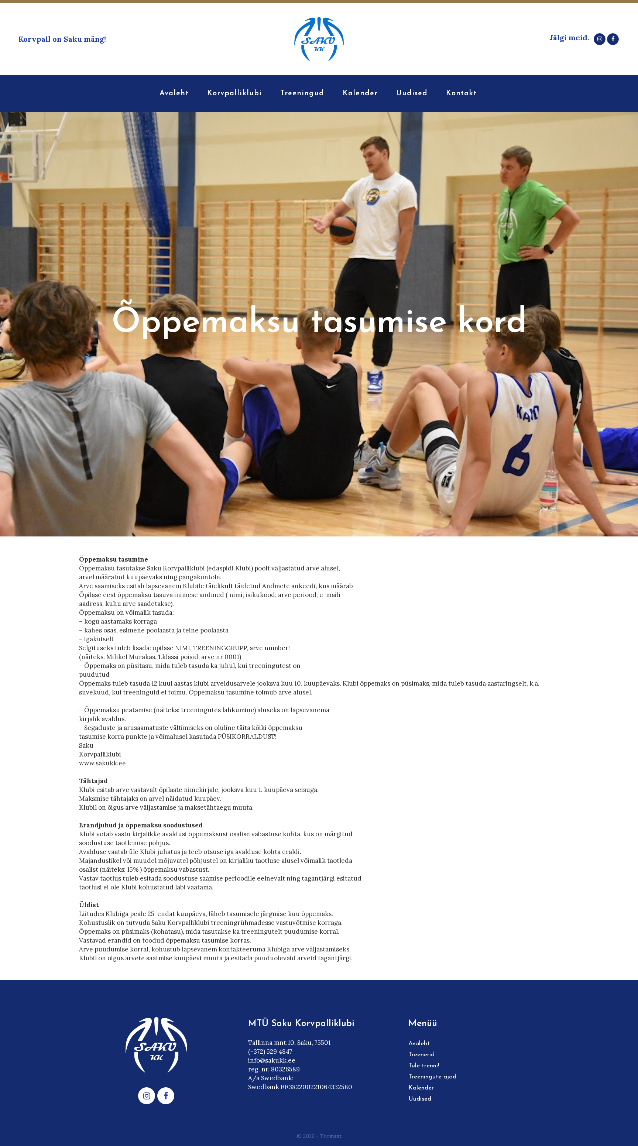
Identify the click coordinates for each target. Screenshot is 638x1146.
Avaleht (419, 1043)
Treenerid (421, 1054)
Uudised (419, 1099)
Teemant (331, 1136)
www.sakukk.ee (102, 763)
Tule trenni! (423, 1066)
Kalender (421, 1088)
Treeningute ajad (432, 1077)
